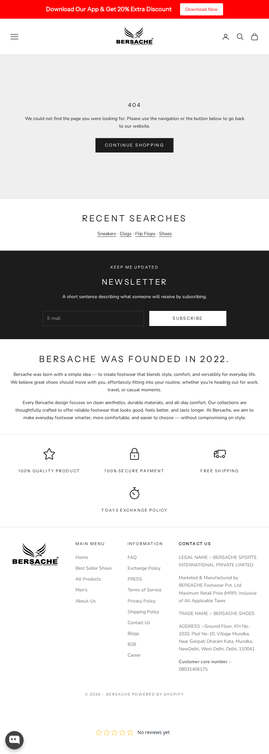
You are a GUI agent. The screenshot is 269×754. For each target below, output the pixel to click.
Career (134, 655)
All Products (88, 579)
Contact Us (139, 623)
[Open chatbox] (14, 740)
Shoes (165, 234)
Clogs (126, 234)
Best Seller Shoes (93, 568)
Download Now (201, 9)
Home (81, 557)
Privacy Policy (141, 601)
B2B (132, 644)
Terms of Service (144, 590)
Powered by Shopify (158, 694)
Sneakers (106, 234)
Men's (81, 590)
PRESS (135, 579)
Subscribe (188, 318)
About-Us (85, 601)
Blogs (133, 633)
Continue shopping (134, 145)
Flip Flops (145, 234)
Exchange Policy (144, 568)
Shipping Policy (143, 612)
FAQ (132, 557)
